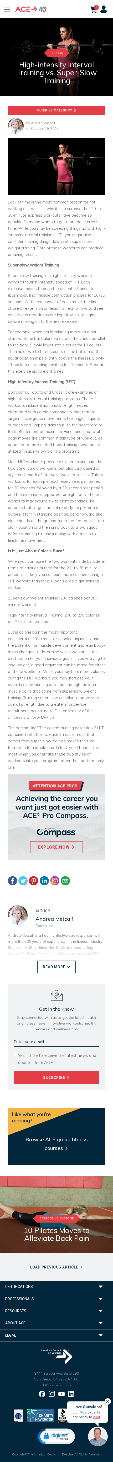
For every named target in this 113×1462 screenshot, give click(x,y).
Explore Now (54, 847)
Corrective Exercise (56, 1218)
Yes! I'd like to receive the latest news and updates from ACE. (57, 1059)
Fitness (56, 53)
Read (54, 967)
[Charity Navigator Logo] (40, 1415)
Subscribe (54, 1077)
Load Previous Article (54, 1267)
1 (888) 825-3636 (56, 1385)
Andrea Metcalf (43, 123)
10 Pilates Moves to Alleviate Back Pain (57, 1234)
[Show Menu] (7, 9)
